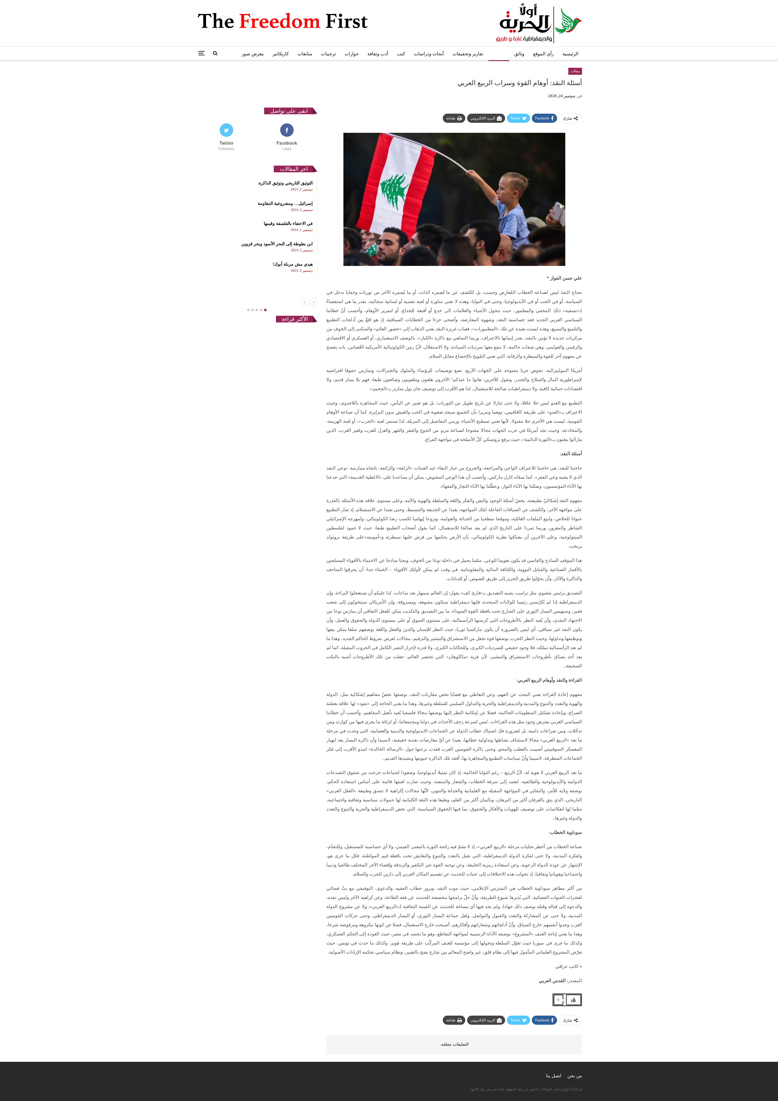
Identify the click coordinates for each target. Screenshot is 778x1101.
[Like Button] (573, 999)
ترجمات (328, 53)
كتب (401, 53)
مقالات (498, 53)
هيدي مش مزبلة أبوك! (293, 264)
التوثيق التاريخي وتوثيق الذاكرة (286, 183)
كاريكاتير (281, 53)
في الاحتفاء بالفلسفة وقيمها (288, 223)
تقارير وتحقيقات (468, 53)
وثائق (519, 53)
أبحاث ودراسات (429, 53)
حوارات (352, 53)
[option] (256, 226)
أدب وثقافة (377, 53)
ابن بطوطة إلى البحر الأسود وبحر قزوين (277, 244)
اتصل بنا (553, 1075)
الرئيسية (570, 53)
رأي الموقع (543, 53)
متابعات (305, 53)
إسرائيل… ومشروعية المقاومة (285, 203)
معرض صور (253, 53)
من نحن (574, 1075)
